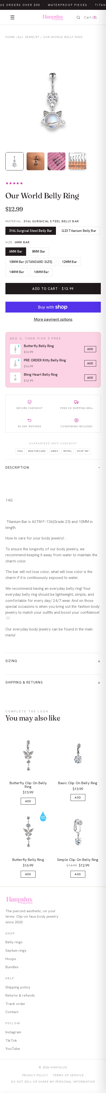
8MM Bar (38, 251)
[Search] (78, 17)
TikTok (11, 1040)
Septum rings (15, 950)
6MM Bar (15, 251)
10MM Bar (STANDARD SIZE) (30, 262)
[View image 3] (56, 161)
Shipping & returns (24, 682)
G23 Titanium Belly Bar (79, 231)
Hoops (10, 959)
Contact (11, 1012)
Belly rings (13, 942)
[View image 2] (35, 161)
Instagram (13, 1032)
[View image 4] (77, 161)
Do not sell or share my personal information (53, 1081)
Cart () (90, 17)
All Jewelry (28, 37)
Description (17, 467)
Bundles (11, 967)
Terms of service (68, 1075)
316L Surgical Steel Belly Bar (30, 231)
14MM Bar (16, 272)
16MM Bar (41, 272)
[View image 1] (14, 161)
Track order (15, 1003)
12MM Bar (69, 262)
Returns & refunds (20, 995)
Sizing (11, 661)
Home (10, 37)
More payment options (53, 319)
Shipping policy (17, 987)
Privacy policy (35, 1075)
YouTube (12, 1048)
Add (90, 349)
